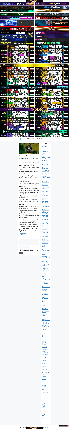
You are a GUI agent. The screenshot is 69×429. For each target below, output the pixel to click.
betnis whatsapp (44, 382)
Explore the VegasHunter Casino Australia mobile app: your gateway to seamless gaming (45, 201)
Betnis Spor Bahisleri (44, 379)
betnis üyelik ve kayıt (47, 385)
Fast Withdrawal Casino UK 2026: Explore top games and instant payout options (45, 239)
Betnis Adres (47, 342)
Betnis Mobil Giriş (21, 233)
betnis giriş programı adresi (44, 360)
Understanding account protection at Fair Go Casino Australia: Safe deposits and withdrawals (45, 217)
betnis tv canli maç (44, 381)
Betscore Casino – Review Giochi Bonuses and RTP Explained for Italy (45, 251)
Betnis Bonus (47, 346)
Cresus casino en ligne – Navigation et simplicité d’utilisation (44, 304)
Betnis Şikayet (24, 233)
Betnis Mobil (47, 371)
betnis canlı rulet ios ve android (44, 349)
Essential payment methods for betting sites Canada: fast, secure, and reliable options (46, 206)
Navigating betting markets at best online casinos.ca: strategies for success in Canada (46, 191)
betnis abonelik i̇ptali (43, 342)
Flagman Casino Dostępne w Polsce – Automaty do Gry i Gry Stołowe (45, 314)
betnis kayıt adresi (43, 369)
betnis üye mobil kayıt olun (44, 386)
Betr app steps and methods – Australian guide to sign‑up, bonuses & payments (45, 282)
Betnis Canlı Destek (44, 348)
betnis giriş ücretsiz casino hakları (44, 362)
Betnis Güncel (44, 363)
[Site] (17, 47)
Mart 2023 (43, 413)
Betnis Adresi (43, 254)
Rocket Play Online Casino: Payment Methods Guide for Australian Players (45, 284)
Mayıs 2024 (43, 405)
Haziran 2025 (43, 403)
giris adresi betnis (44, 388)
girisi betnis (43, 389)
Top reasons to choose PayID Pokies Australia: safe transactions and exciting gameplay (46, 256)
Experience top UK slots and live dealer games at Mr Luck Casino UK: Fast (45, 249)
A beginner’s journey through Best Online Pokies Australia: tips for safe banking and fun (45, 229)
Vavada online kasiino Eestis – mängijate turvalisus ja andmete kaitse (45, 306)
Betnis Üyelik (44, 385)
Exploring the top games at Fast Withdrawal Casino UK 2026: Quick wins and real (45, 236)
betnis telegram (44, 380)
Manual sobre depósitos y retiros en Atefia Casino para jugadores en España (45, 183)
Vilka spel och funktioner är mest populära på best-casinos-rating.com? (45, 194)
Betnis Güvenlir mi (44, 365)
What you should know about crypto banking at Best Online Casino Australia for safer (45, 231)
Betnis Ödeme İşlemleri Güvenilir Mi (23, 234)
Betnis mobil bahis (44, 372)
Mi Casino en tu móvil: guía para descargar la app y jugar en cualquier (45, 156)
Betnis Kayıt (46, 368)
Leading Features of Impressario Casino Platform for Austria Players (45, 167)
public (42, 336)
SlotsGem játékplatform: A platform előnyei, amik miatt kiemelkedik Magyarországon (45, 268)
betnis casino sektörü (43, 351)
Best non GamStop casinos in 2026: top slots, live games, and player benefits (45, 213)
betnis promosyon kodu (44, 377)
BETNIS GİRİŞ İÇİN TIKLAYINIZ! (34, 26)
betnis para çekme (44, 376)
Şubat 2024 (43, 408)
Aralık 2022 (43, 416)
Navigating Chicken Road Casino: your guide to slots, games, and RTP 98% (45, 171)
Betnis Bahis (44, 344)
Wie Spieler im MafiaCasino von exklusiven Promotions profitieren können (45, 154)
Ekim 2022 (43, 418)
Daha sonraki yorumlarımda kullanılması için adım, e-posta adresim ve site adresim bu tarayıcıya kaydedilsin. (29, 251)
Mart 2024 (43, 407)
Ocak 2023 (43, 415)
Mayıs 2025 (43, 404)
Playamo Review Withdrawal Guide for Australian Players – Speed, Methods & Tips (45, 293)
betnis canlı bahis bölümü (44, 347)
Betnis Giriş (43, 269)
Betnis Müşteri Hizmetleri (45, 373)
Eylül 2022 (43, 419)
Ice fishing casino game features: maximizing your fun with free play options (45, 169)
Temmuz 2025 (43, 402)
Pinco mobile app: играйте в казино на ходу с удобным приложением (45, 209)
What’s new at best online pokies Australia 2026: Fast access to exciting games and (45, 188)
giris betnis (47, 388)
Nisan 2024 (43, 406)
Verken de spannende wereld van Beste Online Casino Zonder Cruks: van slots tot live (45, 222)
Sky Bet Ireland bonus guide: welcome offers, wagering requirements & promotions (45, 295)
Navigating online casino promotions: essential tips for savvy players (45, 185)
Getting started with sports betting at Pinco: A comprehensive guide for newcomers (46, 158)
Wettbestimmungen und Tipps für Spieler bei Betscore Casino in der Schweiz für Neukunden (45, 271)
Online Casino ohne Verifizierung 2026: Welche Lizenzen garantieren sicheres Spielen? (45, 241)
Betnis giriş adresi (45, 357)
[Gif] (34, 65)
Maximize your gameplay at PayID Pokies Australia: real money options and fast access (45, 176)
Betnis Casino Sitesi (45, 352)
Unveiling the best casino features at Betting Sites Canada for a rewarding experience (45, 211)
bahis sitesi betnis (44, 341)
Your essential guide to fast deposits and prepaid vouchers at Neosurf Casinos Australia (45, 219)
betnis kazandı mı (46, 369)
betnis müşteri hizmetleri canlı (44, 374)
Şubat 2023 (43, 414)
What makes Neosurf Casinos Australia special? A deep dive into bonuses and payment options (46, 224)
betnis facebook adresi (46, 354)
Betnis (42, 138)
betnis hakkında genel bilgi (44, 366)
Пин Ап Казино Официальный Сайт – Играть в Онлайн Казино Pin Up (33, 138)
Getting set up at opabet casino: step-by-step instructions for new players (45, 164)
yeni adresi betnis (46, 392)
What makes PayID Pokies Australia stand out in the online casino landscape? (45, 226)
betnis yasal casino (47, 382)
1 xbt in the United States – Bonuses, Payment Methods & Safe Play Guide (45, 310)
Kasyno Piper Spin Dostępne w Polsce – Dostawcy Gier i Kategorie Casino (45, 327)
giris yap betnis (47, 389)
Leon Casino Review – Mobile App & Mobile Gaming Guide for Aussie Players (45, 278)
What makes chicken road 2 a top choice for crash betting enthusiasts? (45, 160)
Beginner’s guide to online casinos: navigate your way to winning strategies (46, 243)
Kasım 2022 (43, 417)
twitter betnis (43, 392)
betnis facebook (43, 354)
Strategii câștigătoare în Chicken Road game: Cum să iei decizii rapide (45, 174)
